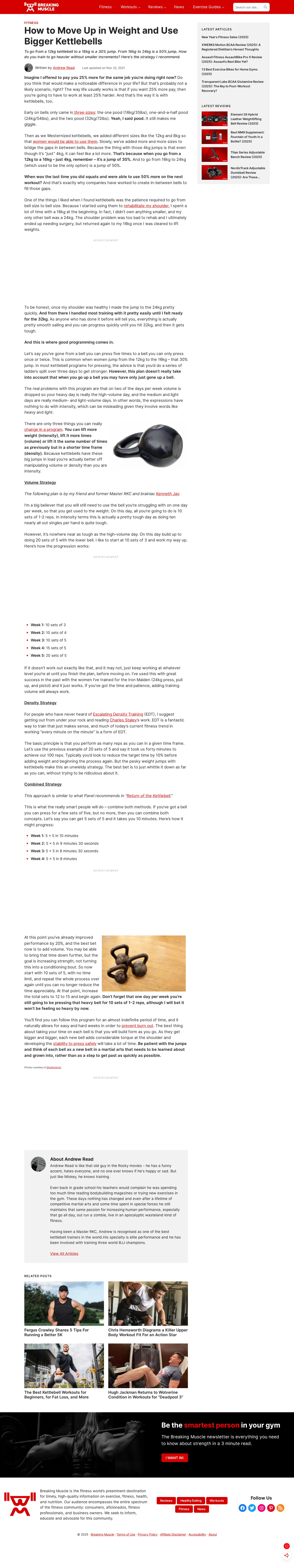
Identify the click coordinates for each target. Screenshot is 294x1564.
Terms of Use (126, 1534)
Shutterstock (53, 1067)
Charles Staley (123, 720)
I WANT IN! (175, 1458)
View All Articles (64, 1253)
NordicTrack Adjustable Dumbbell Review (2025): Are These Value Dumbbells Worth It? (248, 177)
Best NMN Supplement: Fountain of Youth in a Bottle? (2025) (247, 136)
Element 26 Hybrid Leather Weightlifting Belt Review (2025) (246, 119)
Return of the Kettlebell (148, 795)
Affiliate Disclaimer (173, 1534)
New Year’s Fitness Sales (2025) (225, 37)
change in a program (43, 429)
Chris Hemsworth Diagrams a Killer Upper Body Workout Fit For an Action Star (148, 1332)
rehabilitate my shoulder (146, 205)
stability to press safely (74, 1043)
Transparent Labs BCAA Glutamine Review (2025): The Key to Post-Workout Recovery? (233, 86)
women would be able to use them (65, 141)
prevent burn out (137, 1025)
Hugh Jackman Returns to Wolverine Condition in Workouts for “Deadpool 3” (145, 1394)
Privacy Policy (148, 1534)
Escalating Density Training (118, 714)
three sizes (84, 112)
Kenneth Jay (167, 493)
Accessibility (197, 1534)
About (213, 1534)
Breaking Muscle (102, 1534)
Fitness (31, 23)
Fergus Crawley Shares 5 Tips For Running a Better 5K (56, 1332)
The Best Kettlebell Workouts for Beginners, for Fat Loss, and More (56, 1394)
